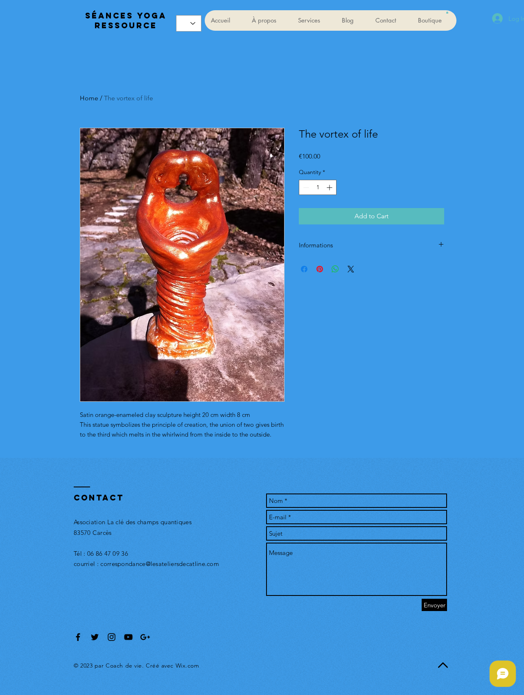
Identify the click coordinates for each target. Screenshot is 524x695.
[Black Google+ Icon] (145, 637)
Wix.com (187, 665)
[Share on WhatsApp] (335, 269)
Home (89, 98)
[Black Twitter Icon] (95, 637)
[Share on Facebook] (304, 269)
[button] (447, 12)
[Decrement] (305, 187)
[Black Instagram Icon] (111, 637)
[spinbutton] (317, 187)
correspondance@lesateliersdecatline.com (159, 564)
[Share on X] (351, 269)
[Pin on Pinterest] (320, 269)
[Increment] (330, 187)
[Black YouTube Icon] (128, 637)
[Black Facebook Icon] (78, 637)
